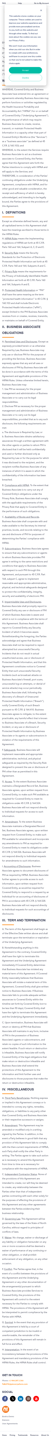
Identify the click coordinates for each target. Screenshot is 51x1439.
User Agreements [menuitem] (10, 1424)
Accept (25, 70)
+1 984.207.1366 (16, 1381)
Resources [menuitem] (34, 1435)
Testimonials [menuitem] (22, 1435)
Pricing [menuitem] (12, 1435)
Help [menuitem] (20, 3)
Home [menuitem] (4, 1435)
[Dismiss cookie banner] (41, 10)
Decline (25, 78)
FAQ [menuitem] (4, 3)
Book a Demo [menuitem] (8, 1417)
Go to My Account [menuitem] (41, 3)
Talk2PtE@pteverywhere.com (15, 1384)
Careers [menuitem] (5, 1420)
